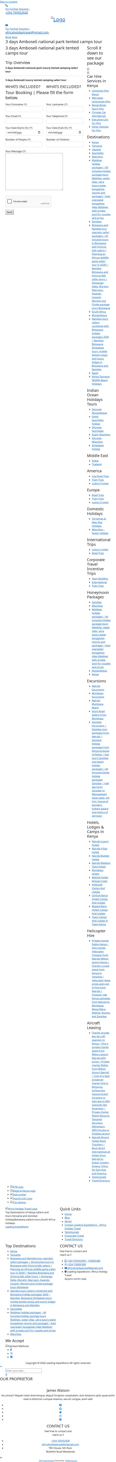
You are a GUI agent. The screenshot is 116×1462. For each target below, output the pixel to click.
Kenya (95, 142)
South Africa (99, 311)
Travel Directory (101, 1180)
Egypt (95, 373)
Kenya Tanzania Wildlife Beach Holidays (101, 380)
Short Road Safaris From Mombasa (99, 715)
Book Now (11, 37)
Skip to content (8, 1)
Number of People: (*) (18, 139)
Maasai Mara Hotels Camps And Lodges (100, 910)
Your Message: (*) (15, 151)
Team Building (100, 578)
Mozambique (99, 315)
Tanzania (97, 146)
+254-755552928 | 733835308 (83, 1260)
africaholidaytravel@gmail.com (85, 1268)
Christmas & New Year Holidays (99, 522)
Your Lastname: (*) (56, 104)
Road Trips (98, 495)
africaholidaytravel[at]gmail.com (60, 1444)
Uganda (96, 149)
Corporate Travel (74, 1235)
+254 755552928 (60, 1440)
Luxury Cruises (100, 483)
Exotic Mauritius (101, 434)
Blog (67, 1217)
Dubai (95, 460)
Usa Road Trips (100, 476)
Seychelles (98, 153)
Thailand (97, 464)
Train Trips (98, 479)
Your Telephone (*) (57, 116)
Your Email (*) (13, 116)
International (99, 582)
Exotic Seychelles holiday (98, 420)
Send (9, 212)
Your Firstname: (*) (16, 104)
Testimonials (99, 1177)
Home (68, 1214)
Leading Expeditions (16, 1226)
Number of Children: (58, 139)
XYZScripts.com (71, 1460)
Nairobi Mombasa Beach (97, 704)
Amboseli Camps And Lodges (98, 888)
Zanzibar (97, 221)
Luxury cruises (100, 549)
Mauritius (97, 156)
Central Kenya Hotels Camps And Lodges (100, 899)
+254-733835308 (76, 1264)
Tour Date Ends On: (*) (59, 127)
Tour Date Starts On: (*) (18, 127)
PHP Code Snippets (46, 1460)
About (68, 1221)
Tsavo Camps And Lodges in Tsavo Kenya (100, 920)
